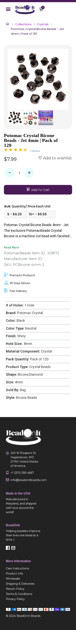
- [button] (9, 172)
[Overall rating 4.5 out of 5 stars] (15, 150)
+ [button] (29, 172)
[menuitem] (23, 568)
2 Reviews (35, 151)
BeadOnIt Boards (28, 616)
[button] (8, 9)
